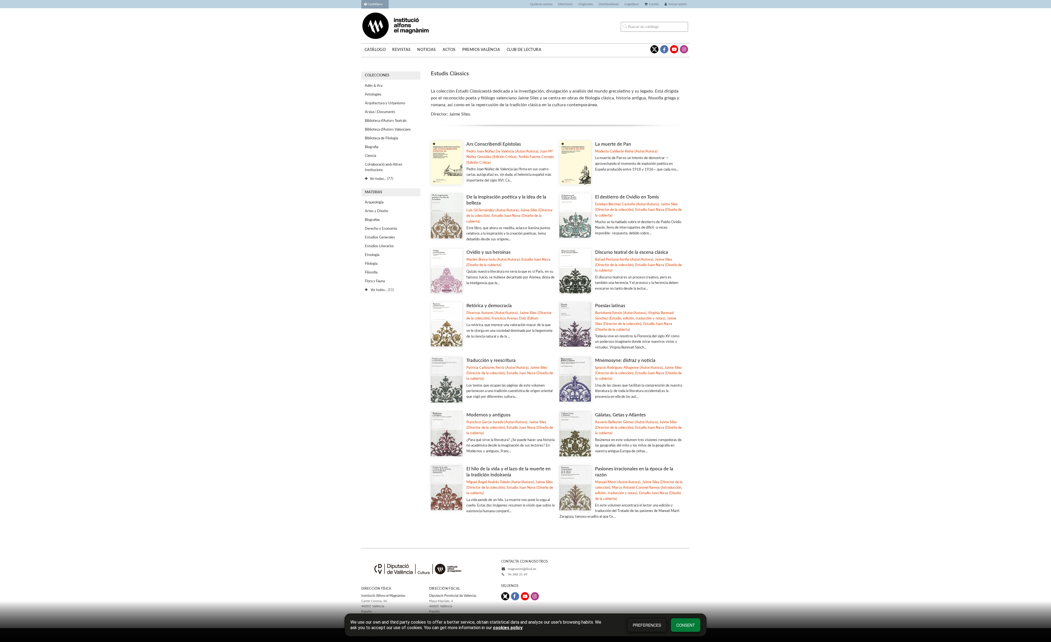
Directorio (565, 4)
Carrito (654, 4)
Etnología (372, 255)
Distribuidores (609, 4)
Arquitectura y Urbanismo (385, 103)
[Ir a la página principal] (395, 25)
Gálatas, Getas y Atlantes (620, 415)
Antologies (373, 94)
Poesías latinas (610, 305)
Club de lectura (524, 50)
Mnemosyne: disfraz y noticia (625, 360)
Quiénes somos (541, 4)
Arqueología (374, 202)
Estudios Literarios (379, 246)
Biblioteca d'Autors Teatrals (386, 121)
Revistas (401, 50)
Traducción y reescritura (491, 360)
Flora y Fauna (375, 281)
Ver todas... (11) (382, 290)
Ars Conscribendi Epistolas (493, 144)
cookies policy (507, 627)
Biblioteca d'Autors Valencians (388, 129)
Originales (585, 4)
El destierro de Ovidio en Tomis (627, 197)
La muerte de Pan (613, 144)
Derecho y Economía (381, 229)
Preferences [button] (647, 625)
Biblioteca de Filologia (381, 138)
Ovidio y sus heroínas (488, 252)
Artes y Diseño (376, 211)
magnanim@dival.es (522, 569)
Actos (449, 50)
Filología (371, 264)
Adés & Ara (373, 86)
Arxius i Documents (380, 112)
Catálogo (375, 50)
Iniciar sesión (677, 4)
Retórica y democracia (489, 305)
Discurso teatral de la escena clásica (631, 252)
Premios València (481, 50)
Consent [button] (685, 625)
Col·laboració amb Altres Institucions (383, 167)
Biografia (371, 147)
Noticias (426, 50)
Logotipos (632, 4)
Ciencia (370, 156)
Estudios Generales (380, 237)
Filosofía (371, 272)
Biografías (372, 220)
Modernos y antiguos (488, 415)
